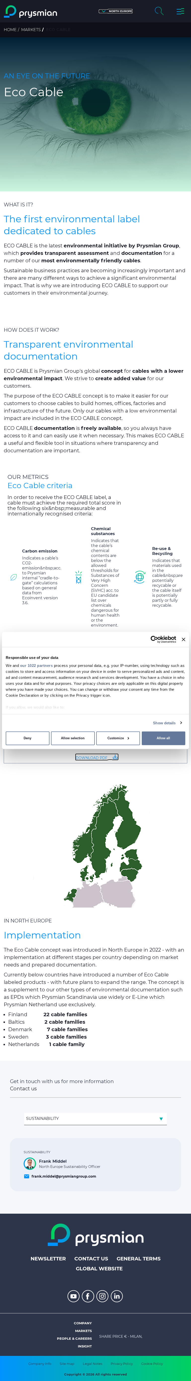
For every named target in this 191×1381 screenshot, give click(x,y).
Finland (17, 1014)
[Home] (31, 11)
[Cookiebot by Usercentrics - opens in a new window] (154, 639)
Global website (99, 1269)
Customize (115, 738)
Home (10, 29)
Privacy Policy (122, 1364)
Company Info (39, 1364)
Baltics (16, 1022)
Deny (27, 738)
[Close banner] (183, 639)
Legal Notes (92, 1364)
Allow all (163, 738)
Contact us (91, 1259)
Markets (31, 29)
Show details (164, 723)
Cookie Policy (152, 1364)
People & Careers (74, 1338)
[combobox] (95, 1119)
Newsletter (48, 1259)
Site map (67, 1364)
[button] (115, 11)
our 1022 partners (36, 665)
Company (83, 1323)
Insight (85, 1346)
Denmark (20, 1029)
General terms (139, 1259)
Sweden (18, 1037)
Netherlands (23, 1044)
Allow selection (73, 738)
